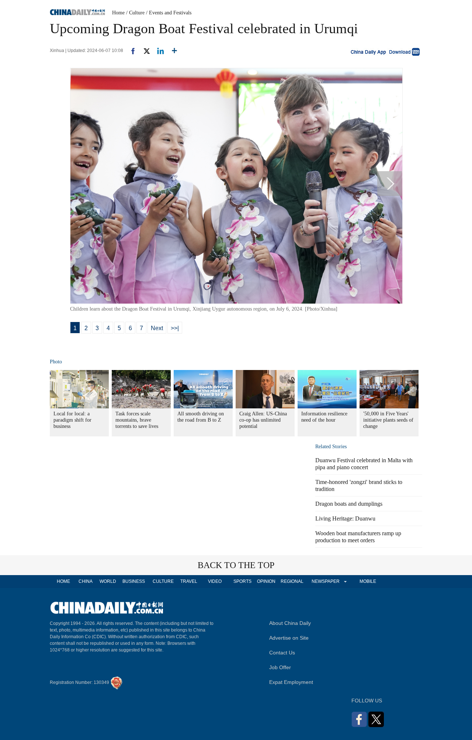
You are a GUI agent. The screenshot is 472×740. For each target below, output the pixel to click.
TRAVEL (188, 581)
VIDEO (215, 581)
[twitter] (143, 50)
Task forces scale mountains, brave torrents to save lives (136, 420)
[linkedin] (157, 50)
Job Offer (280, 667)
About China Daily (290, 623)
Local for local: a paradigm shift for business (72, 420)
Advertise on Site (289, 638)
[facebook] (130, 50)
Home (118, 12)
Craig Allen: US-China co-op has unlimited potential (263, 420)
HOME (63, 581)
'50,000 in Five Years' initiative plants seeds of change (388, 420)
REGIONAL (292, 581)
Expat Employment (291, 682)
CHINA (86, 581)
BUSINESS (133, 581)
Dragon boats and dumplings (348, 504)
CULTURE (163, 581)
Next (157, 328)
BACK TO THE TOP (236, 565)
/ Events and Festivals (168, 12)
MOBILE (368, 581)
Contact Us (282, 653)
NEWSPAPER (325, 581)
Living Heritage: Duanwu (345, 518)
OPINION (266, 581)
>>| (175, 328)
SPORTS (242, 581)
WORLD (108, 581)
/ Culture (135, 12)
